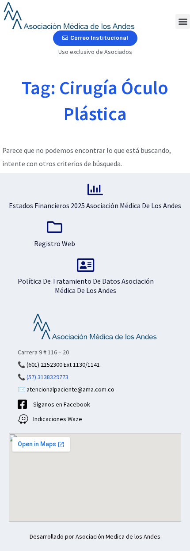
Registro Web (54, 243)
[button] (182, 21)
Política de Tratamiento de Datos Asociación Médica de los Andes (86, 286)
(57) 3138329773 (47, 377)
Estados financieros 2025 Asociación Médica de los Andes (95, 205)
